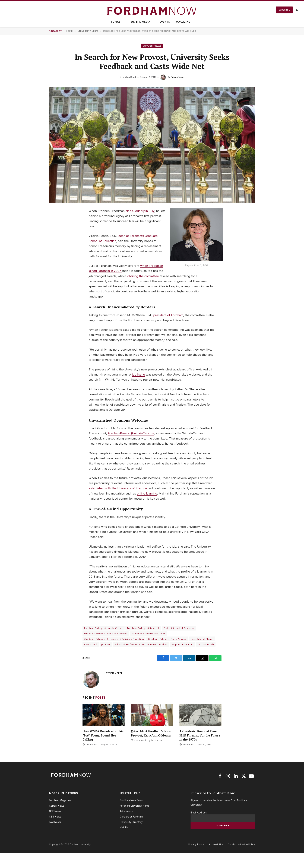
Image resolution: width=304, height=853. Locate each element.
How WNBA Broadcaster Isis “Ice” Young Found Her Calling (103, 735)
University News (152, 45)
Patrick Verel (177, 77)
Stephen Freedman (182, 644)
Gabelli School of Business (179, 628)
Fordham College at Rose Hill (143, 628)
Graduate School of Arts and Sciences (105, 633)
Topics (115, 21)
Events (165, 21)
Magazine (183, 21)
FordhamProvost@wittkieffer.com (131, 433)
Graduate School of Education (149, 633)
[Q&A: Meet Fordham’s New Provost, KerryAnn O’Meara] (152, 715)
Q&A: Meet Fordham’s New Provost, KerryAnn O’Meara (151, 733)
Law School (90, 644)
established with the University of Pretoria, (118, 488)
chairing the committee (143, 276)
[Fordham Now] (152, 10)
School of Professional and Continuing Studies (141, 644)
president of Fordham (168, 315)
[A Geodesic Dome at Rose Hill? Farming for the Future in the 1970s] (200, 715)
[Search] (297, 10)
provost (105, 644)
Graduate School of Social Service (167, 639)
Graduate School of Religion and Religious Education (114, 639)
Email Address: (199, 812)
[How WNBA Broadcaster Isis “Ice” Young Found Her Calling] (104, 715)
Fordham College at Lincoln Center (103, 628)
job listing (138, 374)
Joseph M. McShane (202, 639)
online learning (147, 493)
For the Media (139, 21)
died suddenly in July (139, 211)
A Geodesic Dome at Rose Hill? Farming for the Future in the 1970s (199, 735)
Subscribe (284, 9)
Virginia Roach (206, 644)
